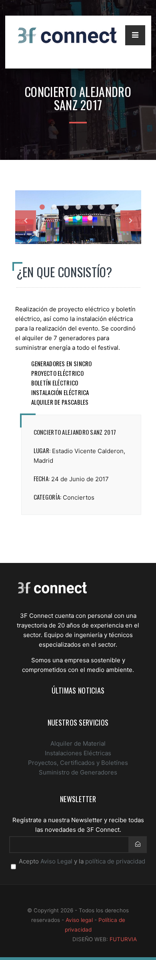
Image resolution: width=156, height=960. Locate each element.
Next (130, 220)
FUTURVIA (123, 939)
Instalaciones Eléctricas (78, 753)
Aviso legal (79, 920)
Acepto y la (82, 861)
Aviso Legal (56, 861)
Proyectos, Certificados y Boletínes (78, 762)
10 (90, 218)
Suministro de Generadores (78, 772)
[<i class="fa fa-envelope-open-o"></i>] (137, 844)
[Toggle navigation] (135, 35)
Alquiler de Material (78, 743)
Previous (25, 220)
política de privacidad (115, 861)
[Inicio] (52, 591)
